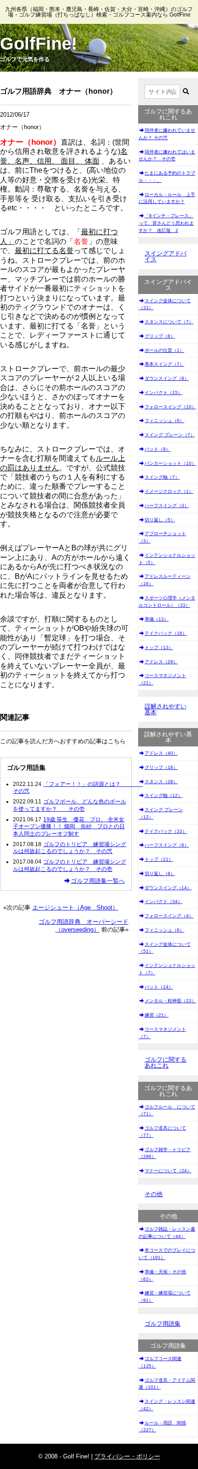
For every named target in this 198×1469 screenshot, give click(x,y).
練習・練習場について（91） (165, 1296)
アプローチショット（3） (162, 537)
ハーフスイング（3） (167, 505)
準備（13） (157, 619)
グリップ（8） (160, 336)
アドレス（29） (161, 661)
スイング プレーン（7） (170, 434)
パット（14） (159, 986)
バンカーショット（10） (170, 463)
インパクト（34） (163, 901)
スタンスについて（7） (169, 321)
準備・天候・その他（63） (162, 1275)
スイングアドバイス (165, 256)
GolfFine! (38, 43)
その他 (154, 1194)
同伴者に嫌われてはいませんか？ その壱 (167, 155)
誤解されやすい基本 (165, 709)
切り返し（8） (160, 873)
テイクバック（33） (166, 831)
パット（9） (157, 449)
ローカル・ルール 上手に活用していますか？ (167, 198)
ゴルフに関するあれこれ (165, 1062)
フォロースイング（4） (169, 915)
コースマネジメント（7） (162, 1033)
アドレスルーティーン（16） (165, 580)
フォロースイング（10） (170, 406)
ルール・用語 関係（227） (162, 1426)
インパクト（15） (163, 392)
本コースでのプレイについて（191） (167, 1254)
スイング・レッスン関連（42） (167, 1405)
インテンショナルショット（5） (167, 559)
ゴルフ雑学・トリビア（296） (165, 1153)
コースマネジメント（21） (162, 679)
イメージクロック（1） (169, 491)
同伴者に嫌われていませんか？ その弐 (167, 134)
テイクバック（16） (166, 633)
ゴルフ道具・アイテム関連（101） (167, 1384)
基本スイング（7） (164, 364)
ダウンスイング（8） (167, 378)
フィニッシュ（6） (164, 420)
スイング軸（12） (163, 795)
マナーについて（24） (168, 1170)
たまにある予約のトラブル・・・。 (167, 176)
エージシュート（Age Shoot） (75, 907)
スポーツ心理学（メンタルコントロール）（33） (167, 601)
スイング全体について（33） (165, 304)
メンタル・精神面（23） (170, 1000)
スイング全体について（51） (165, 948)
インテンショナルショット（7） (167, 969)
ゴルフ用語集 (163, 1323)
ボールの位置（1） (164, 350)
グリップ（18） (161, 767)
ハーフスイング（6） (167, 845)
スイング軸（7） (162, 477)
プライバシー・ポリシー (127, 1456)
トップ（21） (159, 859)
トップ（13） (159, 647)
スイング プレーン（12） (161, 813)
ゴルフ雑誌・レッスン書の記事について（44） (167, 1232)
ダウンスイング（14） (168, 887)
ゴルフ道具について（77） (162, 1131)
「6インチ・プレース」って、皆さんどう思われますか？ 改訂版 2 (166, 223)
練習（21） (157, 1014)
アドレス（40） (161, 753)
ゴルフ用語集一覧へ (98, 880)
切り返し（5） (160, 519)
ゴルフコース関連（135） (160, 1362)
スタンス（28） (161, 781)
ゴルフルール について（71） (167, 1110)
